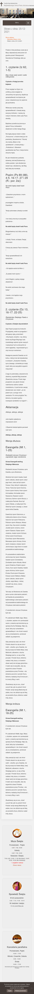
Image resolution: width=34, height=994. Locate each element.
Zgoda (9, 990)
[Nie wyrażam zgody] (32, 988)
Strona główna (10, 37)
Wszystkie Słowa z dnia (14, 39)
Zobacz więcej (17, 865)
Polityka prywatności (20, 990)
